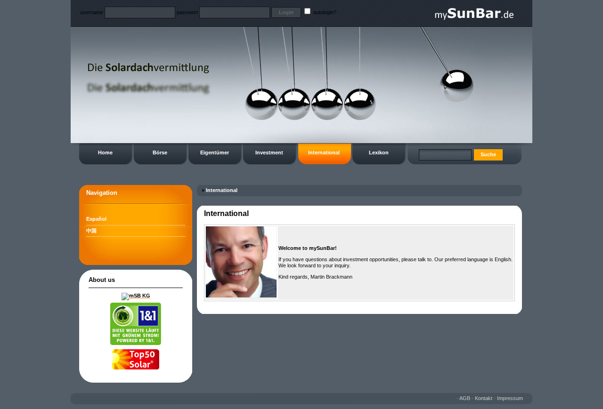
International (324, 152)
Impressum (510, 398)
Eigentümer (214, 152)
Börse (160, 152)
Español (96, 219)
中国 (91, 230)
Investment (269, 152)
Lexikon (379, 152)
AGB (464, 398)
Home (105, 152)
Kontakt (483, 398)
